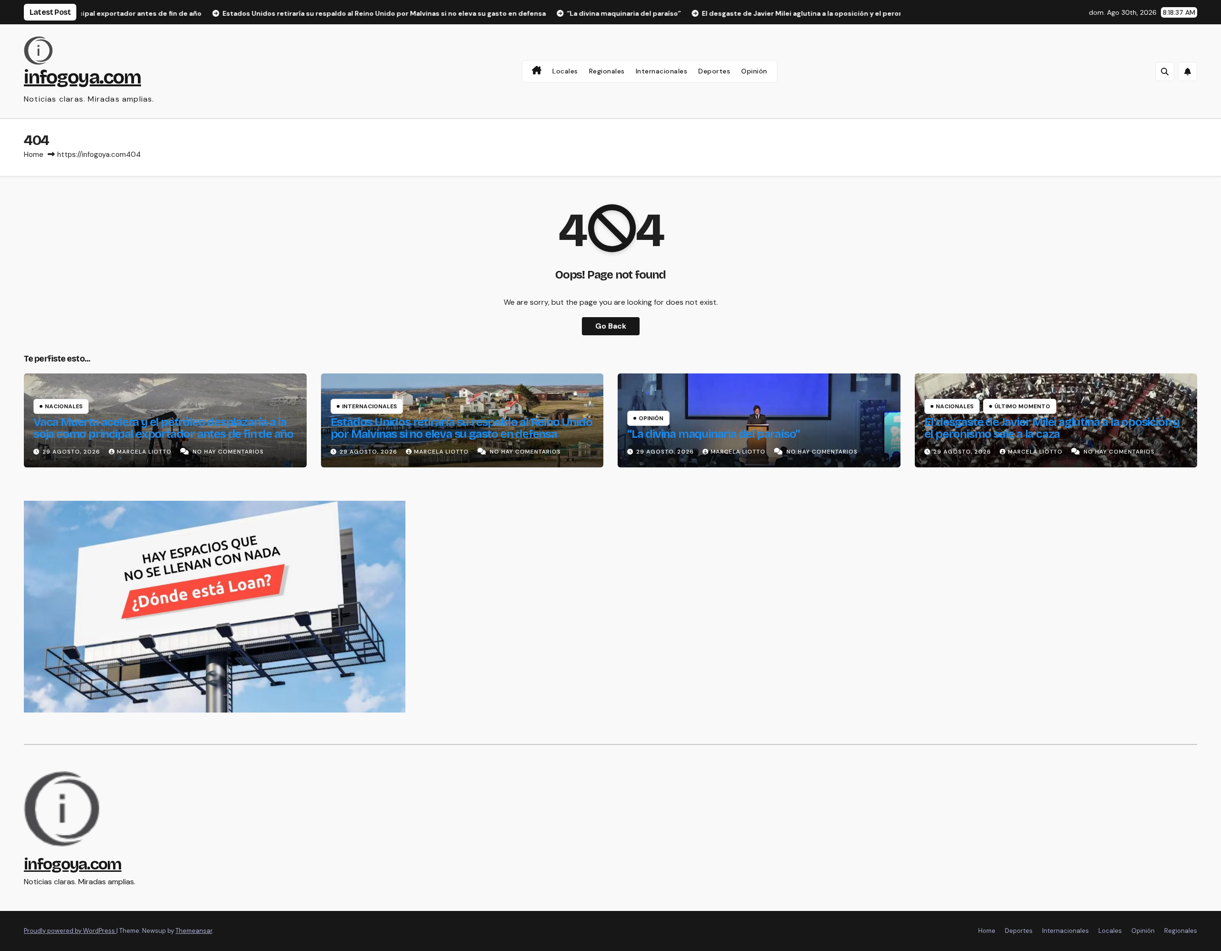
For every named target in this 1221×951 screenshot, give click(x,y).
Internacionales (662, 71)
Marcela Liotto (145, 451)
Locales (565, 71)
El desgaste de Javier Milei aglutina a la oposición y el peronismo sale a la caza (1052, 428)
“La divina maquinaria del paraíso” (713, 434)
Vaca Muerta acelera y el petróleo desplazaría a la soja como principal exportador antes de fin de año (163, 428)
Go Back (610, 326)
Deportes (714, 71)
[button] (1164, 71)
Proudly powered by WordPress (70, 931)
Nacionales (64, 406)
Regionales (607, 71)
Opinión (754, 71)
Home (33, 154)
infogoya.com (82, 77)
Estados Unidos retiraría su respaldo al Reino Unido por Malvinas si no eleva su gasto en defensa (461, 428)
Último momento (1022, 406)
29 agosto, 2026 (72, 451)
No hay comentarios (228, 451)
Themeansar (194, 931)
